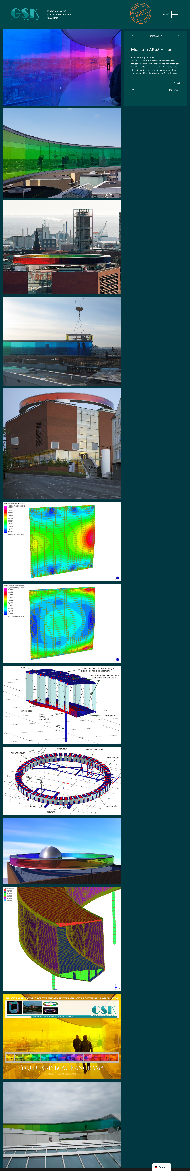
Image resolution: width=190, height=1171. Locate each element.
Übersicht (155, 36)
